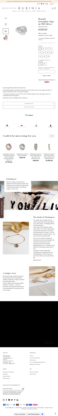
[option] (29, 1)
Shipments (5, 374)
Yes (41, 64)
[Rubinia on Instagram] (4, 400)
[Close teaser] (4, 197)
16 (40, 52)
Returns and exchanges (8, 372)
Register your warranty (35, 364)
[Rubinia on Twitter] (12, 400)
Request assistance (29, 107)
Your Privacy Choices (33, 414)
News (34, 11)
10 (43, 48)
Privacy (31, 355)
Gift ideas (21, 11)
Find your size (33, 360)
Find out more (48, 342)
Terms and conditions (35, 357)
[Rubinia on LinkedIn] (17, 400)
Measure (40, 46)
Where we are (41, 11)
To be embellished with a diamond (44, 61)
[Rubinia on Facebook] (6, 400)
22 (51, 52)
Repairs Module (6, 376)
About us (28, 11)
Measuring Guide (29, 103)
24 (40, 56)
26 (44, 56)
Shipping (47, 38)
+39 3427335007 (6, 356)
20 (47, 52)
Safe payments (6, 378)
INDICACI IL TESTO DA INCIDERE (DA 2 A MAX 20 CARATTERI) (46, 68)
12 (47, 48)
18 (43, 52)
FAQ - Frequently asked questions (37, 362)
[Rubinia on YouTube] (9, 400)
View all (52, 136)
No (45, 64)
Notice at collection (20, 414)
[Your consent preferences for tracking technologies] (55, 413)
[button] (2, 208)
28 (48, 56)
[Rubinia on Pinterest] (15, 400)
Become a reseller (34, 372)
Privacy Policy (13, 391)
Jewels (14, 11)
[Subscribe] (23, 389)
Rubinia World (33, 374)
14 (50, 48)
